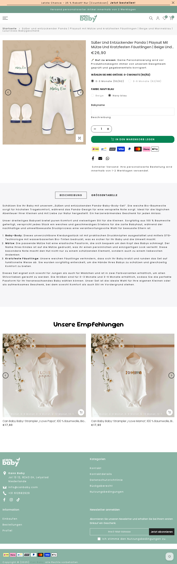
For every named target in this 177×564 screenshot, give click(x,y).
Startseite (10, 28)
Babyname (98, 105)
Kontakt (96, 468)
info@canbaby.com (23, 487)
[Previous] (8, 92)
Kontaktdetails (101, 474)
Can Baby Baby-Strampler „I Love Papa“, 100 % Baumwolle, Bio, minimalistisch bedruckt (60, 421)
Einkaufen (10, 518)
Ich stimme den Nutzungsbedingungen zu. (134, 539)
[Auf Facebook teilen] (93, 158)
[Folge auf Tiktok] (18, 499)
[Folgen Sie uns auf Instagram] (11, 499)
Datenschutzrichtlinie (106, 480)
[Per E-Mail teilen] (100, 158)
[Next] (80, 92)
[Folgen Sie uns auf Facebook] (4, 499)
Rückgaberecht (101, 486)
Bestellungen (12, 524)
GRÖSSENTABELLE (104, 195)
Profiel (7, 530)
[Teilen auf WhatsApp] (107, 158)
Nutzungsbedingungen (107, 491)
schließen (4, 2)
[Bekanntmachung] (88, 3)
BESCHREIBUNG (71, 195)
